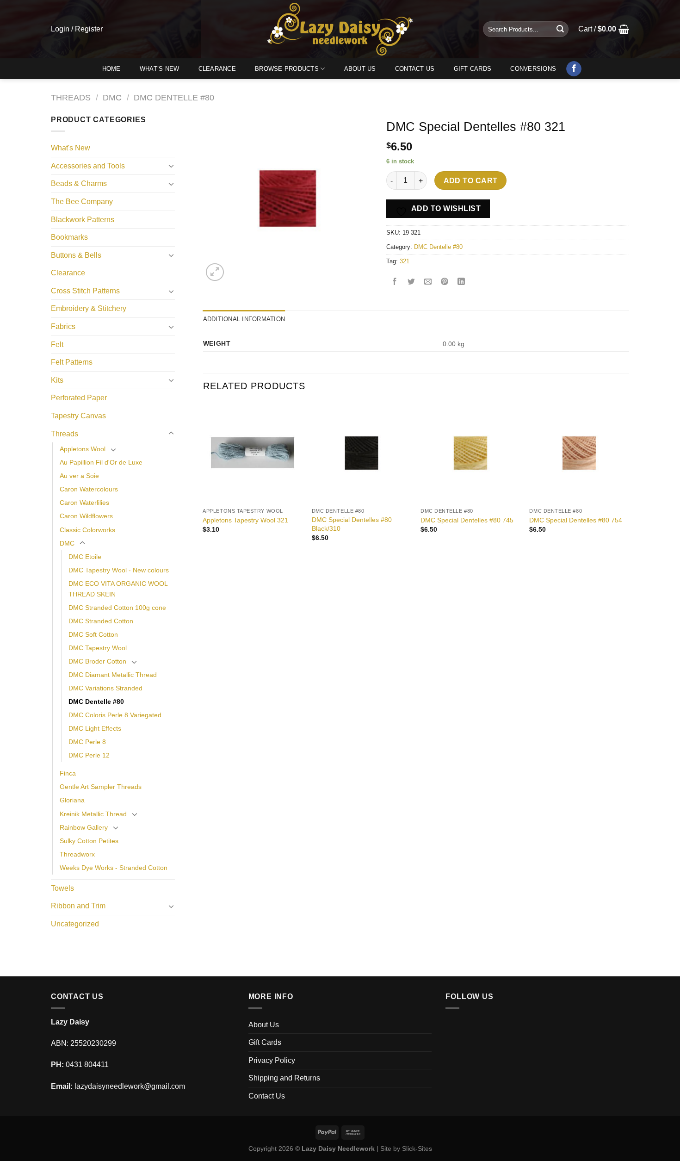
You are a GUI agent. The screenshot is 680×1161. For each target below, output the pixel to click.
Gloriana (72, 800)
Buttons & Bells (76, 255)
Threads (71, 97)
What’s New (159, 68)
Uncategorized (75, 924)
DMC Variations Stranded (105, 688)
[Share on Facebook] (394, 282)
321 (404, 261)
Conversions (533, 68)
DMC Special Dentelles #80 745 (466, 520)
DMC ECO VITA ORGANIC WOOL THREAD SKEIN (117, 589)
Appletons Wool (82, 449)
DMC (112, 97)
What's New (70, 148)
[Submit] (560, 29)
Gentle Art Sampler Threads (101, 786)
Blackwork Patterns (82, 220)
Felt (57, 344)
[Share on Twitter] (411, 282)
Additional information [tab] (244, 319)
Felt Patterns (72, 362)
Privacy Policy (271, 1060)
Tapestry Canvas (78, 416)
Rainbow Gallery (84, 827)
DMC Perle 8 (87, 741)
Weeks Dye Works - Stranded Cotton (113, 867)
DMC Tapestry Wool (97, 648)
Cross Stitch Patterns (85, 291)
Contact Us (415, 68)
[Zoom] (215, 272)
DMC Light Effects (94, 728)
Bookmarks (69, 237)
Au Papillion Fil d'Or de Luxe (101, 462)
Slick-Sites (417, 1148)
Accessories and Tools (88, 166)
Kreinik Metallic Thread (93, 814)
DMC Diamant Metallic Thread (112, 674)
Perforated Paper (79, 398)
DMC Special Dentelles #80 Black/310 (352, 524)
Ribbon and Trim (78, 906)
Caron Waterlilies (84, 502)
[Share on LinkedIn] (461, 282)
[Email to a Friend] (428, 282)
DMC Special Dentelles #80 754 (575, 520)
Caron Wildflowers (86, 516)
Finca (68, 773)
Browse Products (287, 68)
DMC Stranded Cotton (100, 621)
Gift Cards (473, 68)
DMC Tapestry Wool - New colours (118, 570)
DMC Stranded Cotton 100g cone (117, 607)
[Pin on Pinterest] (444, 282)
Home (111, 68)
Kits (57, 380)
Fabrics (63, 326)
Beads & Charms (79, 183)
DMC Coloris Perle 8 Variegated (114, 715)
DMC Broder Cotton (97, 661)
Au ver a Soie (79, 475)
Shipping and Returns (284, 1078)
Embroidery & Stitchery (88, 308)
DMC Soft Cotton (93, 634)
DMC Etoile (84, 556)
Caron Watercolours (89, 489)
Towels (62, 888)
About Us (360, 68)
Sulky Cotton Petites (89, 840)
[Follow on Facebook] (573, 69)
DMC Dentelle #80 (174, 97)
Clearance (217, 68)
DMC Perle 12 (89, 755)
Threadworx (77, 854)
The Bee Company (82, 201)
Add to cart (471, 181)
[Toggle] (171, 165)
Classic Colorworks (87, 530)
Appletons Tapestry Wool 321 (245, 520)
